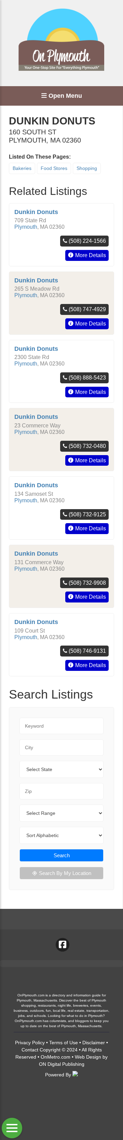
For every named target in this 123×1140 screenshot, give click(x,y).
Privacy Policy (30, 1042)
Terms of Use (63, 1042)
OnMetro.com (55, 1057)
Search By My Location (65, 873)
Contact (30, 1049)
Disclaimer (93, 1042)
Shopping (87, 168)
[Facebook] (62, 945)
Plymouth (25, 227)
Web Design (88, 1057)
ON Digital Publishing (61, 1064)
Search (62, 855)
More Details (90, 255)
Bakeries (22, 168)
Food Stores (54, 168)
